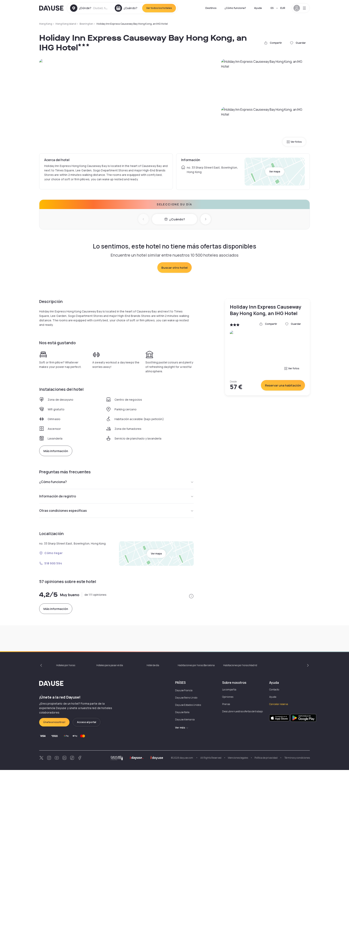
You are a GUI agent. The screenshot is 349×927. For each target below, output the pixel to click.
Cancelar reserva (278, 704)
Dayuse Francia (183, 690)
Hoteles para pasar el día (109, 665)
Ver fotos (296, 141)
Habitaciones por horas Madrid (240, 665)
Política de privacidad (266, 757)
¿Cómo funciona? (235, 8)
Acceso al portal (86, 722)
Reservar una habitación (283, 385)
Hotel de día (153, 665)
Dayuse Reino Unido (186, 697)
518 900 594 (53, 563)
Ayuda (258, 8)
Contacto (274, 689)
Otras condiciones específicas (63, 510)
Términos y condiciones (297, 757)
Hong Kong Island (66, 23)
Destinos (211, 8)
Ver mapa (274, 171)
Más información (55, 451)
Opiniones (227, 697)
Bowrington (86, 23)
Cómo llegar (53, 553)
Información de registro (57, 496)
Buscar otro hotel (174, 267)
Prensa (226, 704)
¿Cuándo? (177, 219)
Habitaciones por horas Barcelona (196, 665)
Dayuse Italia (182, 712)
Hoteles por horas (65, 665)
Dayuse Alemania (185, 719)
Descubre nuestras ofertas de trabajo (242, 711)
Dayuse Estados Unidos (188, 705)
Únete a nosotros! (54, 722)
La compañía (229, 689)
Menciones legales (238, 757)
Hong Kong (45, 23)
